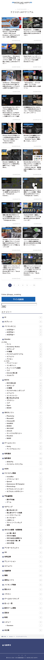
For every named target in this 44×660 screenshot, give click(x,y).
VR (22, 552)
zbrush (24, 431)
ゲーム (24, 502)
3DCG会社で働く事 (24, 540)
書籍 (23, 575)
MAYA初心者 (24, 383)
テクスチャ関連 (23, 473)
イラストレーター (24, 479)
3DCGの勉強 (24, 536)
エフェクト (24, 356)
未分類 (22, 630)
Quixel (24, 481)
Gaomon (24, 625)
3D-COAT (24, 428)
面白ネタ (22, 589)
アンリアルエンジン (24, 449)
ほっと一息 (22, 603)
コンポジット (24, 365)
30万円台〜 (24, 334)
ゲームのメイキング (22, 598)
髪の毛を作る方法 (24, 398)
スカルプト (24, 375)
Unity (24, 446)
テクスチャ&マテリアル (24, 354)
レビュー (22, 622)
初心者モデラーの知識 (24, 513)
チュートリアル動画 (24, 368)
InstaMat (24, 476)
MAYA (23, 380)
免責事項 (7, 645)
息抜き (22, 612)
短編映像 (22, 570)
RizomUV (24, 418)
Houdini (24, 436)
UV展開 (24, 351)
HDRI (22, 469)
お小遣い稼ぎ (24, 533)
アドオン (10, 359)
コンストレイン (24, 395)
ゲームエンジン (23, 443)
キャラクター (24, 517)
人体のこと (24, 520)
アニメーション (24, 363)
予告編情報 (22, 496)
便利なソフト (23, 580)
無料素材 (23, 458)
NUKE (24, 438)
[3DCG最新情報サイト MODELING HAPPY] (22, 3)
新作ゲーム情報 (22, 608)
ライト (24, 344)
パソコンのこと (23, 326)
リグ (24, 370)
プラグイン (24, 400)
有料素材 (22, 453)
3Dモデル (24, 462)
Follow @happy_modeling (11, 294)
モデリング (24, 349)
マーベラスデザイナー (24, 433)
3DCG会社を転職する (24, 538)
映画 (22, 617)
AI (22, 317)
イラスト (22, 594)
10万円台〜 (24, 330)
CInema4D (24, 421)
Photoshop (24, 486)
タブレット (22, 321)
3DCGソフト (23, 412)
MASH (24, 408)
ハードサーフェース (24, 515)
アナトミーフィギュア (24, 522)
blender (7, 339)
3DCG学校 (24, 543)
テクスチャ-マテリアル (24, 464)
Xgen (24, 405)
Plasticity (24, 416)
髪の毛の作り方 (24, 510)
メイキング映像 (22, 584)
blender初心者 (24, 373)
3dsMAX (24, 423)
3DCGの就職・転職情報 (23, 530)
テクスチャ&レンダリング (24, 390)
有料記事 (22, 557)
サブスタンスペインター (24, 489)
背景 (24, 525)
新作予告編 (24, 499)
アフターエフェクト (22, 548)
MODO (24, 426)
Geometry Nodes (24, 346)
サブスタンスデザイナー (24, 491)
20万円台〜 (24, 332)
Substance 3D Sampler (24, 484)
